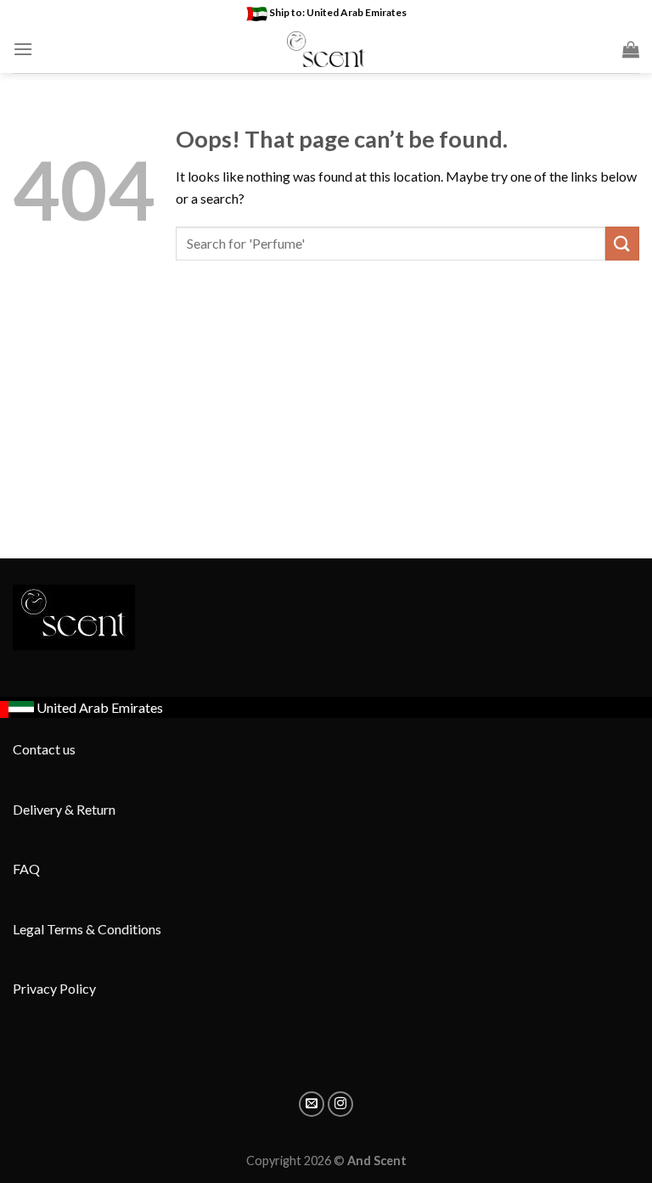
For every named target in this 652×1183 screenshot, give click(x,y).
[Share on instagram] (340, 1104)
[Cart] (630, 49)
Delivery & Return (64, 809)
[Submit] (622, 243)
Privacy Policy (54, 988)
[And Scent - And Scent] (326, 49)
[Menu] (23, 49)
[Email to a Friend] (311, 1104)
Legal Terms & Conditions (87, 929)
